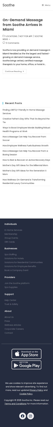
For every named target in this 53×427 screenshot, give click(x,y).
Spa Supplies (11, 287)
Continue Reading (15, 71)
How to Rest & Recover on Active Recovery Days (26, 160)
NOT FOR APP (26, 36)
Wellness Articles (13, 325)
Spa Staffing (11, 254)
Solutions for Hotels (14, 258)
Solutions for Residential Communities (24, 262)
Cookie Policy (26, 393)
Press (7, 321)
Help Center (10, 300)
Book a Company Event (16, 270)
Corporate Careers (14, 329)
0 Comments (12, 43)
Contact (9, 332)
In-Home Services (13, 230)
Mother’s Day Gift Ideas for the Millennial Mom (25, 165)
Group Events (11, 238)
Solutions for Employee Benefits (20, 266)
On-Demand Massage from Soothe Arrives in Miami (23, 25)
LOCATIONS (11, 36)
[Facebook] (22, 416)
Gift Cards (10, 242)
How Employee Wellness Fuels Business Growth (25, 145)
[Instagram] (30, 416)
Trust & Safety (11, 304)
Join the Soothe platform (17, 283)
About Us (9, 317)
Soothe (9, 5)
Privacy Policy (36, 390)
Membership (11, 234)
